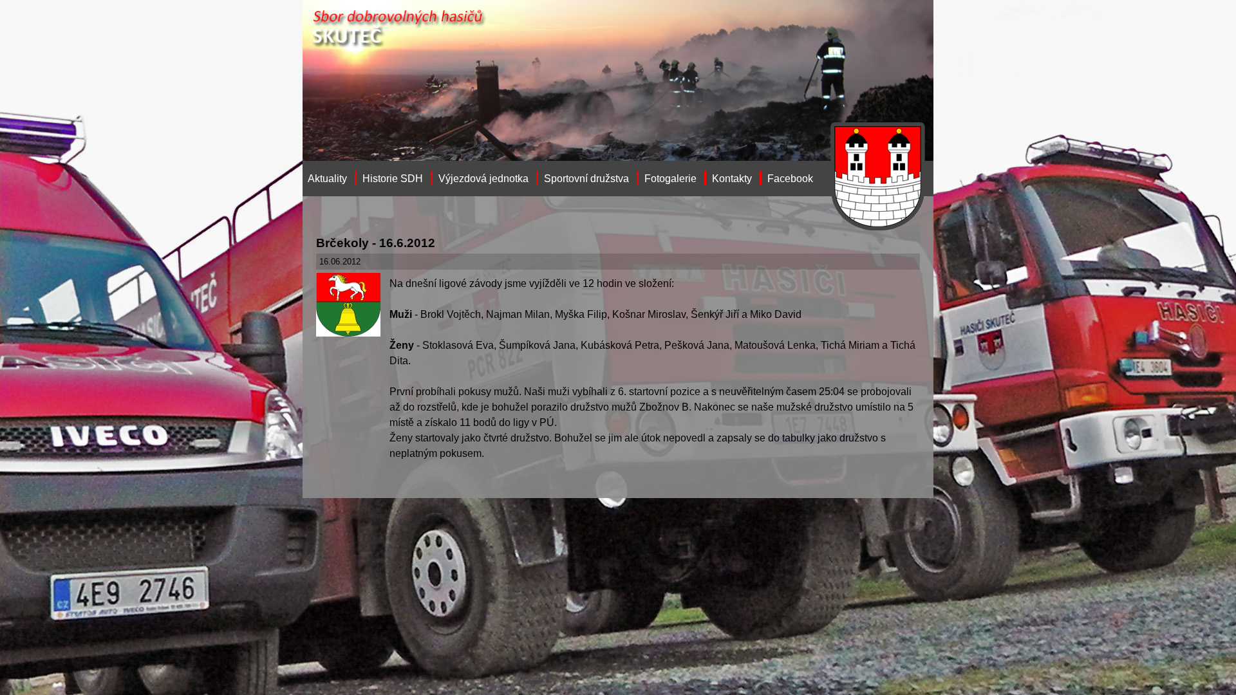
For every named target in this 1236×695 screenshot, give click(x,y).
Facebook (790, 178)
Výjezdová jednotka (483, 178)
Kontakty (732, 178)
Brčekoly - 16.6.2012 (375, 243)
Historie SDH (392, 178)
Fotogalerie (670, 178)
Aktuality (327, 178)
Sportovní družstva (586, 178)
